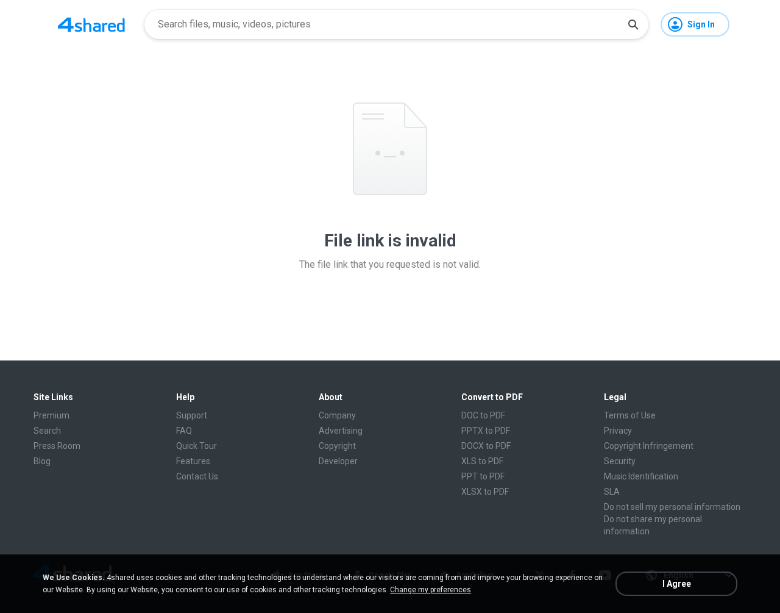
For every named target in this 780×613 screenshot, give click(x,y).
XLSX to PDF (485, 491)
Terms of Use (630, 415)
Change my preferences (430, 590)
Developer (338, 461)
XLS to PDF (482, 461)
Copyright (337, 446)
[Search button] (633, 24)
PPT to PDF (483, 476)
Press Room (57, 446)
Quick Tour (196, 446)
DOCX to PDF (486, 446)
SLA (612, 491)
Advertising (341, 431)
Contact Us (197, 476)
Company (337, 415)
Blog (42, 461)
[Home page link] (91, 24)
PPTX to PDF (485, 431)
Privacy (618, 431)
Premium (51, 415)
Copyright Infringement (648, 446)
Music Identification (641, 476)
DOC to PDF (483, 415)
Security (620, 461)
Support (191, 415)
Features (193, 461)
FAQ (184, 431)
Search (47, 431)
